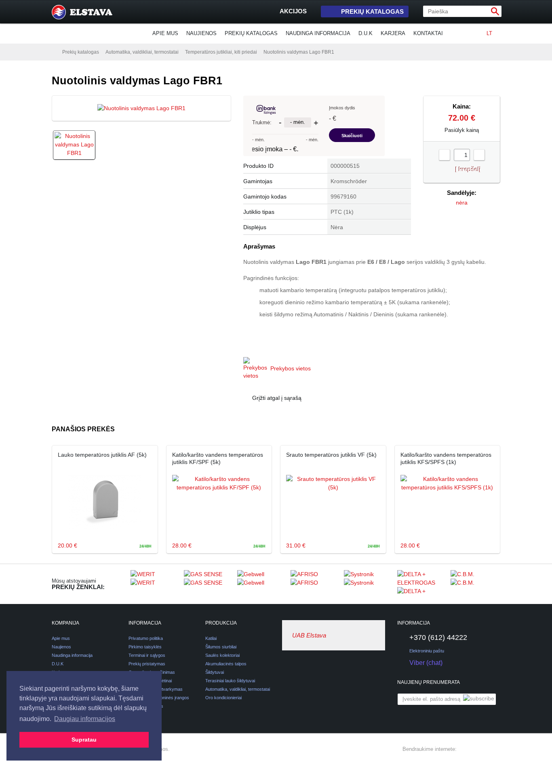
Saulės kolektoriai (222, 655)
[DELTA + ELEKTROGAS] (422, 584)
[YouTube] (495, 749)
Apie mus (165, 33)
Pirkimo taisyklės (145, 646)
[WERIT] (155, 584)
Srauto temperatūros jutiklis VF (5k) (331, 454)
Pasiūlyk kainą (462, 130)
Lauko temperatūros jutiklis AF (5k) (102, 454)
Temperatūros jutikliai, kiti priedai (221, 52)
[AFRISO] (315, 584)
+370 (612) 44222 (438, 637)
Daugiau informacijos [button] (84, 718)
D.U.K (365, 33)
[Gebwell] (262, 584)
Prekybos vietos (290, 368)
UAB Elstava (309, 635)
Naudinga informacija (318, 33)
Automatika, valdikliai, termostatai (142, 52)
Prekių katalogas (372, 11)
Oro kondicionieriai (223, 697)
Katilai (211, 638)
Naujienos (201, 33)
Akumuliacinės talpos (226, 663)
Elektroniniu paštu (426, 650)
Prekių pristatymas (147, 663)
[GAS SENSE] (208, 584)
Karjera (393, 33)
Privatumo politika (146, 638)
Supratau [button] (84, 739)
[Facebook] (466, 749)
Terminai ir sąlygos (147, 655)
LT (489, 33)
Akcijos (293, 11)
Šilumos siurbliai (220, 646)
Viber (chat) (425, 662)
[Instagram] (481, 749)
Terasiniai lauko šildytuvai (230, 680)
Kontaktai (428, 33)
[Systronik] (368, 584)
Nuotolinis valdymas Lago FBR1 (298, 52)
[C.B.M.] (475, 584)
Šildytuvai (214, 672)
